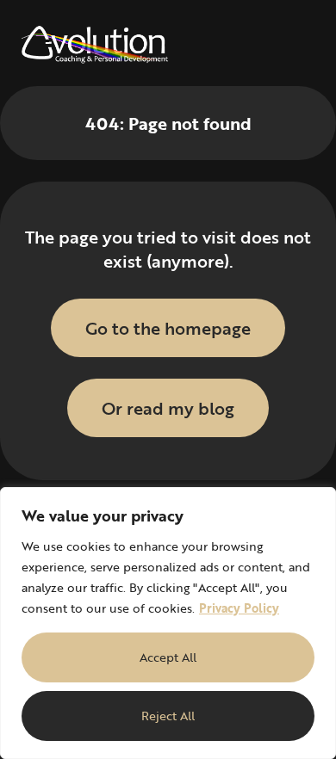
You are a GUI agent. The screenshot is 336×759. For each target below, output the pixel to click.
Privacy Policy (239, 608)
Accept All (168, 657)
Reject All (168, 716)
